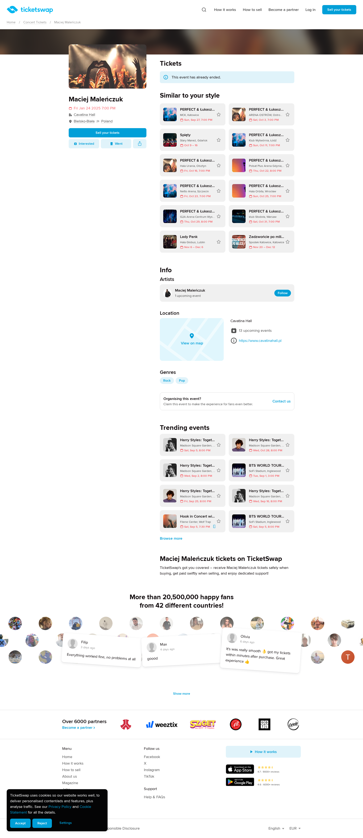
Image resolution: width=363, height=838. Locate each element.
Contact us (281, 401)
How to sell (252, 9)
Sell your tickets (339, 10)
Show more (181, 694)
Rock (167, 380)
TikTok (149, 776)
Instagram (152, 770)
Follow (283, 293)
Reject (42, 823)
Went (118, 144)
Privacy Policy (60, 806)
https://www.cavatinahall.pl (260, 340)
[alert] (57, 810)
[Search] (204, 9)
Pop (182, 380)
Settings (65, 823)
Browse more (171, 538)
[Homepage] (30, 9)
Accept (20, 823)
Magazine (70, 783)
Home (11, 22)
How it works (225, 9)
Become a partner (283, 9)
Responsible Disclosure (121, 828)
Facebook (152, 756)
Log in (310, 9)
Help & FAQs (154, 797)
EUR (293, 828)
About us (69, 776)
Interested (86, 144)
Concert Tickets (34, 22)
